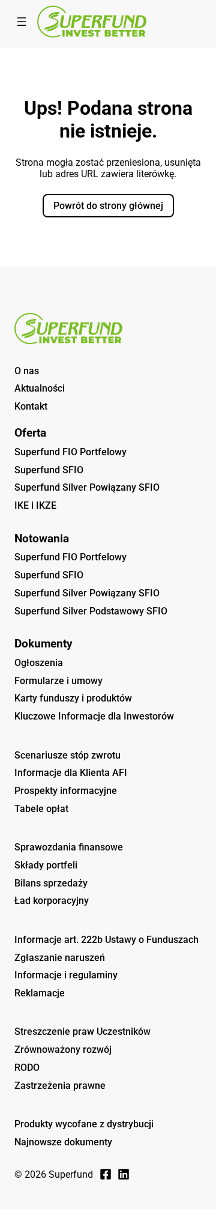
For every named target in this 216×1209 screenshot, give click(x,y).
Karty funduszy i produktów (73, 698)
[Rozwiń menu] (21, 21)
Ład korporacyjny (51, 900)
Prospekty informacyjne (65, 790)
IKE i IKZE (35, 505)
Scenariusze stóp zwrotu (67, 755)
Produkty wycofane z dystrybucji (84, 1124)
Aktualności (39, 388)
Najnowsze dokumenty (63, 1142)
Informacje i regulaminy (66, 975)
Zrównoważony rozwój (63, 1049)
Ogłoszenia (38, 662)
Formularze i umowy (58, 680)
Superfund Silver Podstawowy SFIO (90, 611)
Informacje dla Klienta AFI (70, 772)
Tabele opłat (41, 808)
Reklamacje (39, 993)
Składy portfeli (45, 865)
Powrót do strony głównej (108, 205)
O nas (26, 371)
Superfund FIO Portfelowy (70, 452)
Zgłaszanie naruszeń (59, 957)
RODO (27, 1067)
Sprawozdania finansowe (68, 847)
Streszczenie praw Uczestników (82, 1031)
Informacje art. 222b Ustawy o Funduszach (106, 939)
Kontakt (30, 406)
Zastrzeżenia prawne (60, 1085)
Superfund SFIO (48, 470)
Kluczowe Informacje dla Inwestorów (94, 716)
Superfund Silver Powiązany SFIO (87, 487)
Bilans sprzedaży (51, 883)
